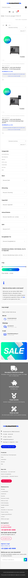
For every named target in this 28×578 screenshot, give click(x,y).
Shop (2, 457)
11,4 (3, 60)
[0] (17, 12)
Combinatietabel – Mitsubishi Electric (9, 476)
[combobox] (14, 180)
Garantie (3, 496)
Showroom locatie (5, 498)
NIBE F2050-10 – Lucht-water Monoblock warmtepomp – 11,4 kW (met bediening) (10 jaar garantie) (13, 121)
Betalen (2, 507)
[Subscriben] (25, 559)
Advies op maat (14, 413)
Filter (10, 269)
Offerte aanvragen (6, 481)
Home (2, 16)
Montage (3, 489)
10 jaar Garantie (14, 399)
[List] (9, 25)
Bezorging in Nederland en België (14, 372)
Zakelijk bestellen (5, 505)
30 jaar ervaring (4, 512)
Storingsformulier (6, 538)
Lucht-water (12, 63)
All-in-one (4, 63)
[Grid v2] (6, 25)
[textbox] (14, 180)
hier (24, 297)
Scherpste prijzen (14, 386)
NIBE (3, 65)
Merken (3, 159)
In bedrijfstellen (4, 491)
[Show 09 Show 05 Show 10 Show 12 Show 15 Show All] (23, 30)
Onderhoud (3, 493)
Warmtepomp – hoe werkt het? (8, 471)
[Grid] (3, 25)
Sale (3, 169)
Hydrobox (8, 63)
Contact (3, 516)
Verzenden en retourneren (7, 509)
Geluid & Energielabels (6, 474)
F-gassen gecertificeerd (6, 514)
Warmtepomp (7, 65)
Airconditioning (5, 154)
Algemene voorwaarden (20, 574)
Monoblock (17, 63)
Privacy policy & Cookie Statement (8, 574)
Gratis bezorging (4, 502)
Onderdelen (4, 164)
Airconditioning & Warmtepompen (8, 454)
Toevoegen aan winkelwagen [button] (3, 80)
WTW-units (4, 162)
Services (3, 167)
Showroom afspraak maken (8, 446)
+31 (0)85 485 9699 (8, 548)
